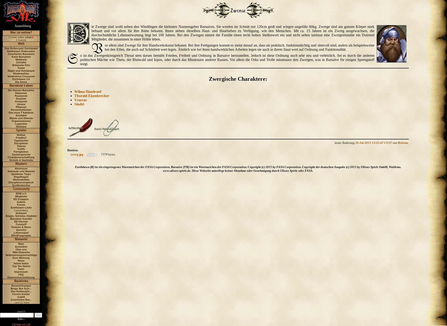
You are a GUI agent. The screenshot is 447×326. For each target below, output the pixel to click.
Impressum (21, 271)
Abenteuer (21, 168)
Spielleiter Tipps (21, 174)
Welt (21, 43)
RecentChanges (21, 285)
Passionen (21, 95)
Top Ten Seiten (21, 266)
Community (21, 189)
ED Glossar (21, 221)
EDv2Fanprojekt (21, 235)
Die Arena (21, 82)
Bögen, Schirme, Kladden (21, 216)
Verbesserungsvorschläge (21, 255)
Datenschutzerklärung (21, 277)
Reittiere (21, 126)
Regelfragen (21, 176)
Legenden (21, 123)
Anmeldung (22, 26)
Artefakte (21, 115)
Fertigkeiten (21, 151)
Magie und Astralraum (21, 70)
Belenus (403, 143)
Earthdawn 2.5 (21, 79)
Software (21, 213)
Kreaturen (21, 101)
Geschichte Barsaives (21, 54)
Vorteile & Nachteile (21, 160)
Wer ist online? (21, 32)
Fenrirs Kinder (21, 294)
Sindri (79, 104)
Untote (21, 104)
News (21, 260)
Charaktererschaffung (21, 157)
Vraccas (80, 100)
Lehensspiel (21, 232)
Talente (21, 146)
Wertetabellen (21, 179)
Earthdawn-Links (21, 207)
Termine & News (21, 227)
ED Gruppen (21, 199)
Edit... (21, 319)
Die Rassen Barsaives (21, 90)
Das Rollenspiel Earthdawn (21, 48)
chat (28, 37)
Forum (21, 204)
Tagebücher (21, 140)
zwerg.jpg (77, 154)
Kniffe (21, 149)
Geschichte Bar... (21, 299)
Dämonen (21, 93)
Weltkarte (21, 59)
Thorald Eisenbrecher (91, 96)
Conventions (21, 210)
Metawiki (21, 239)
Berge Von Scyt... (21, 288)
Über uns (21, 249)
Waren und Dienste (21, 118)
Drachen (21, 98)
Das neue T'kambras (21, 112)
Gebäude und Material (21, 171)
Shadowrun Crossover (21, 76)
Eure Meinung (21, 257)
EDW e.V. (21, 193)
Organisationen (21, 121)
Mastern (21, 163)
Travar (21, 68)
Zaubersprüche (21, 154)
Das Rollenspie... (21, 291)
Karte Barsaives (21, 56)
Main (21, 243)
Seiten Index (21, 263)
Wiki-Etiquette (21, 252)
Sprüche (21, 230)
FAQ (21, 274)
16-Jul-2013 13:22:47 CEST (373, 143)
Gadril (21, 297)
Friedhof (21, 137)
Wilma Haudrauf (87, 92)
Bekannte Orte (21, 65)
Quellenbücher (21, 185)
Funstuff (21, 224)
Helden (21, 135)
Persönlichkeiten (21, 109)
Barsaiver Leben (21, 85)
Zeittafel (21, 62)
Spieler (21, 130)
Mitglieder (21, 196)
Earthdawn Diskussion (21, 51)
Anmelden (21, 246)
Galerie (21, 202)
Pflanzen (21, 107)
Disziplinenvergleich (21, 182)
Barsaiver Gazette (21, 218)
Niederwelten (21, 73)
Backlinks (21, 281)
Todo (21, 269)
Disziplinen (21, 143)
